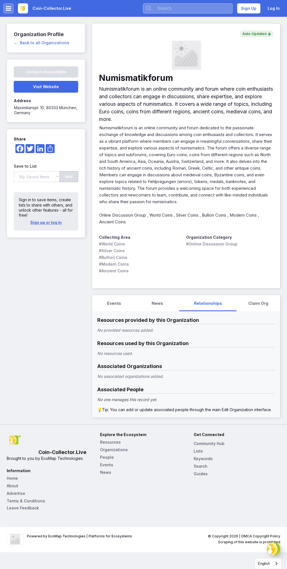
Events (106, 464)
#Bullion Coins (113, 257)
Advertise (16, 493)
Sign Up (248, 8)
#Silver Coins (112, 250)
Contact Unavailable (46, 71)
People (107, 457)
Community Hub (209, 443)
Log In (274, 8)
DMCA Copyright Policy (260, 536)
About (12, 485)
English (264, 563)
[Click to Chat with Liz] (273, 549)
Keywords (203, 458)
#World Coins (112, 244)
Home (12, 478)
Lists (198, 451)
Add (69, 176)
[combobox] (268, 563)
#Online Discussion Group (211, 244)
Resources (110, 442)
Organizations (114, 449)
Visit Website (46, 86)
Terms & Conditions (26, 500)
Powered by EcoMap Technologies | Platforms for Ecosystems (79, 536)
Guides (201, 473)
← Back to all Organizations (41, 42)
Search (200, 466)
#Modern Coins (114, 264)
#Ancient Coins (114, 270)
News (105, 472)
